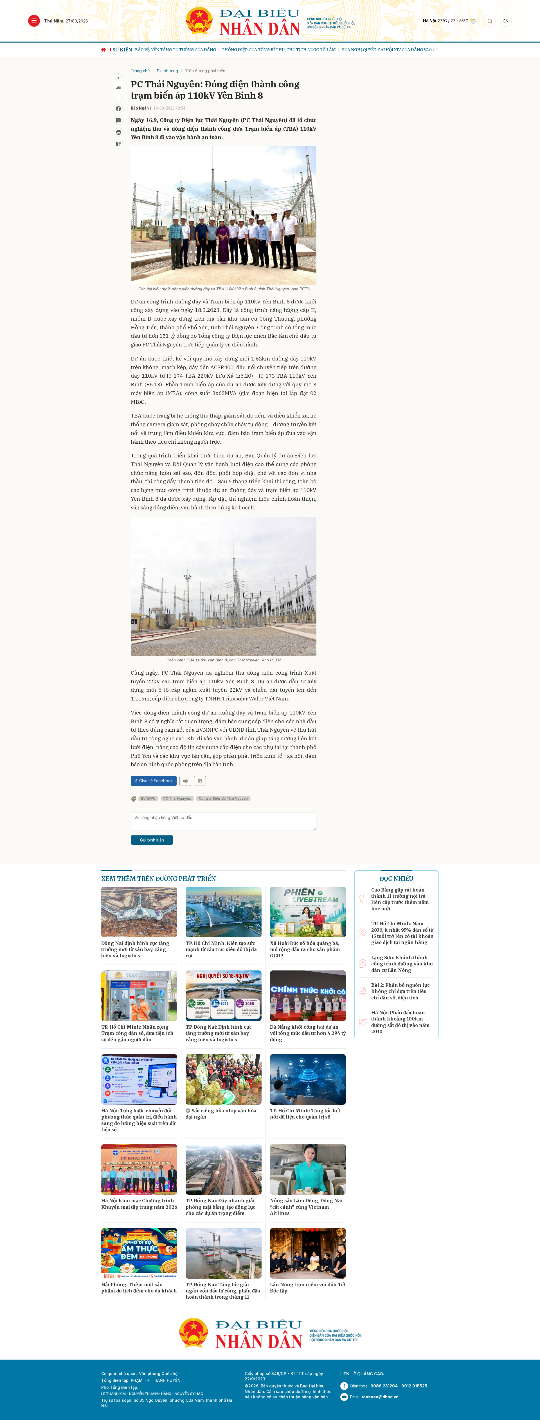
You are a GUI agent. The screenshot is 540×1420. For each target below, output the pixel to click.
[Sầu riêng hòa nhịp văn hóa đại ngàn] (224, 1079)
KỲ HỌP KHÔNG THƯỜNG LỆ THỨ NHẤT (414, 49)
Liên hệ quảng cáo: (362, 1373)
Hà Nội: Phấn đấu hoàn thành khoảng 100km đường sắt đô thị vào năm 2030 (400, 1022)
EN (505, 21)
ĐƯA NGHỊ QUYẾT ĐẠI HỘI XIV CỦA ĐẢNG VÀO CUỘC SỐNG (312, 49)
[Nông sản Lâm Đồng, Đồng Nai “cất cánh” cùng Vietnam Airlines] (308, 1169)
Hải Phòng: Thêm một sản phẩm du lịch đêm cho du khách (139, 1288)
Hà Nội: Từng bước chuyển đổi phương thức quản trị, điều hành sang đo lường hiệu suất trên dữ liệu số (139, 1120)
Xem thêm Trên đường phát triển (158, 878)
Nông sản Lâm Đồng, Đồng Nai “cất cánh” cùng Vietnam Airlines (306, 1207)
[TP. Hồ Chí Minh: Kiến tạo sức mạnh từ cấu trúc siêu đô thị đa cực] (224, 912)
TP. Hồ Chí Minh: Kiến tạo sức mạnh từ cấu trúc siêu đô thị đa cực (221, 949)
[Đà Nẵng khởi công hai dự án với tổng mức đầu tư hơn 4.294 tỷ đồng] (308, 995)
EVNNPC (148, 798)
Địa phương (167, 70)
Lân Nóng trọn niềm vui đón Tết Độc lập (307, 1288)
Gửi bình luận (152, 840)
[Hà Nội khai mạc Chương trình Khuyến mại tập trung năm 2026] (139, 1169)
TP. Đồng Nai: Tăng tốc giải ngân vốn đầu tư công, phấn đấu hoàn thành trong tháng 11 (223, 1291)
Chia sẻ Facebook (156, 780)
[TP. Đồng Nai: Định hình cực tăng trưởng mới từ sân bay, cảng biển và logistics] (224, 995)
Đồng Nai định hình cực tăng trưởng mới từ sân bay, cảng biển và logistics (135, 949)
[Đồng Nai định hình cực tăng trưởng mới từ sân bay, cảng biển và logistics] (139, 912)
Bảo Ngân (140, 108)
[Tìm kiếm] (490, 21)
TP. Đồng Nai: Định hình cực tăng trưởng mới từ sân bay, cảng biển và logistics (219, 1033)
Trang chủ (140, 70)
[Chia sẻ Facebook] (118, 108)
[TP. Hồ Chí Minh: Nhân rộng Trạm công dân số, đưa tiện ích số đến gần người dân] (139, 995)
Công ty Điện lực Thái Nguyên (223, 798)
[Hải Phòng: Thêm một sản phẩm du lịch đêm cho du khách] (139, 1253)
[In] (185, 781)
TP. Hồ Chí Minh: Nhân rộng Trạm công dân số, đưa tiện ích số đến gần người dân (137, 1033)
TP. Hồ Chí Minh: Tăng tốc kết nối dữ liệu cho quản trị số (305, 1114)
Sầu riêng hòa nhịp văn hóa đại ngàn (221, 1114)
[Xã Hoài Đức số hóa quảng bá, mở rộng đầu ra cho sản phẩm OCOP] (308, 912)
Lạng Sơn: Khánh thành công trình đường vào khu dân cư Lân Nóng (402, 964)
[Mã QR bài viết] (118, 144)
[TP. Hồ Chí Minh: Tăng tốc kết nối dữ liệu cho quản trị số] (308, 1079)
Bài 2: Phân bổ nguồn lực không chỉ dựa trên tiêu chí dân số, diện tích (400, 991)
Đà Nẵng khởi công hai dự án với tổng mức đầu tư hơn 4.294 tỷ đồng (308, 1033)
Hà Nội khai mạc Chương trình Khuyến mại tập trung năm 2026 (139, 1204)
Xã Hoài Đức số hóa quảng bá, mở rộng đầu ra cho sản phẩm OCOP (305, 949)
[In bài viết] (118, 132)
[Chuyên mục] (34, 21)
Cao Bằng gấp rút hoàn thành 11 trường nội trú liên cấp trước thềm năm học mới (400, 899)
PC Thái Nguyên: (177, 798)
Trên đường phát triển (205, 70)
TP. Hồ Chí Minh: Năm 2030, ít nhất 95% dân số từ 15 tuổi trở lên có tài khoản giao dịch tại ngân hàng (402, 933)
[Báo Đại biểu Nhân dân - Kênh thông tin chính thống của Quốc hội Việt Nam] (270, 20)
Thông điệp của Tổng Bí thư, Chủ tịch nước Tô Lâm (192, 49)
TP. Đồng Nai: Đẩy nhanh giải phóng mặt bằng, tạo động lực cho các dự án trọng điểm (220, 1207)
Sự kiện (122, 50)
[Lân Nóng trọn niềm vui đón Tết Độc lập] (308, 1253)
